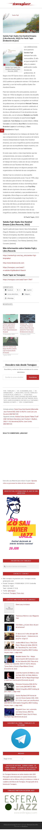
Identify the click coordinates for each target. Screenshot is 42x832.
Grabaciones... (8, 393)
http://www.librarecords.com (13, 263)
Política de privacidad (10, 824)
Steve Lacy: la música (23, 604)
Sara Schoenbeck (14, 400)
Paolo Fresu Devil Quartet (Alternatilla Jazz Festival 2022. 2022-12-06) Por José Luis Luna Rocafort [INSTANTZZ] (20, 411)
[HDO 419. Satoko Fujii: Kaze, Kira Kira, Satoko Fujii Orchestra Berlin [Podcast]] (10, 341)
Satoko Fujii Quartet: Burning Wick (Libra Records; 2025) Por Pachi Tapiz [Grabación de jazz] (10, 328)
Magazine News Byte (32, 824)
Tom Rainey (34, 400)
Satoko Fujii (25, 400)
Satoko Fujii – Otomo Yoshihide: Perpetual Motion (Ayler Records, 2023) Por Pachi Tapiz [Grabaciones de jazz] (27, 328)
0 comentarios (28, 402)
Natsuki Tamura (27, 398)
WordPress (25, 826)
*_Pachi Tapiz (19, 393)
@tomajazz (12, 591)
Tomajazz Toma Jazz (17, 593)
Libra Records (16, 398)
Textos (26, 393)
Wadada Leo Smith (9, 402)
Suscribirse (33, 377)
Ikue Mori (29, 396)
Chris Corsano (20, 396)
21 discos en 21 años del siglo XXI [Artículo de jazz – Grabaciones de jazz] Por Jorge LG (27, 636)
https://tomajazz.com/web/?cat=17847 (17, 280)
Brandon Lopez (8, 396)
